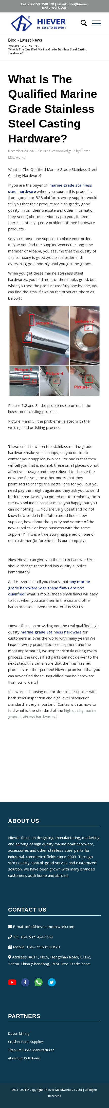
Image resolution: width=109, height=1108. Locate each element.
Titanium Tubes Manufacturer (31, 1050)
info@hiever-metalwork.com (49, 926)
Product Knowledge (57, 151)
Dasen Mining (18, 1033)
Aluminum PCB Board (24, 1058)
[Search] (81, 23)
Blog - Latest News (25, 40)
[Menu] (94, 23)
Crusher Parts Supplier (25, 1041)
